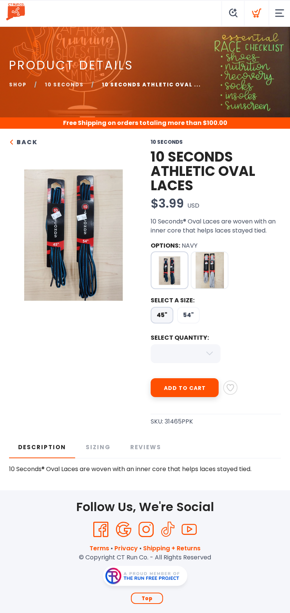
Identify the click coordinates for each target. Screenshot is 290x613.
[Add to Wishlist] (230, 387)
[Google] (123, 529)
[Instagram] (146, 529)
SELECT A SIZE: (172, 300)
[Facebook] (100, 529)
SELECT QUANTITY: (180, 337)
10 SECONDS (64, 84)
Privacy (126, 548)
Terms (99, 548)
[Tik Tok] (167, 529)
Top (147, 598)
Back (26, 142)
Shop (18, 84)
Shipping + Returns (172, 548)
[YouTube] (189, 529)
